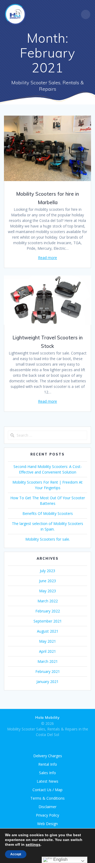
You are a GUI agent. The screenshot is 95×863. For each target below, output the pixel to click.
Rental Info (47, 764)
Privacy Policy (47, 815)
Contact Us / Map (47, 789)
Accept (15, 854)
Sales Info (47, 772)
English (60, 859)
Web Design (47, 823)
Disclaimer (47, 806)
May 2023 (47, 590)
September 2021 (48, 621)
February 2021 (47, 671)
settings (33, 844)
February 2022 (47, 611)
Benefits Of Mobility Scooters (47, 513)
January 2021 (47, 681)
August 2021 (47, 631)
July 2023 (47, 570)
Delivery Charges (47, 755)
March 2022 (47, 600)
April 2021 (47, 651)
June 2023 (47, 580)
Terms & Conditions (47, 798)
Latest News (47, 781)
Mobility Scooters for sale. (47, 539)
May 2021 (47, 641)
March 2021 (47, 661)
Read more (47, 257)
